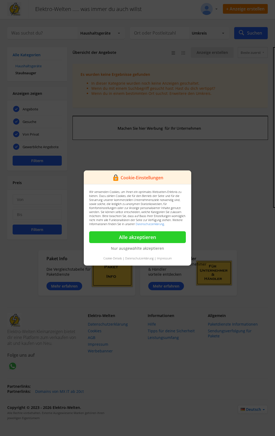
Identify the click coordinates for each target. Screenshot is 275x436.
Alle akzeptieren (137, 237)
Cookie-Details (112, 258)
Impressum (164, 258)
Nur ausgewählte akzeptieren (137, 248)
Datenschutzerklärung (150, 224)
